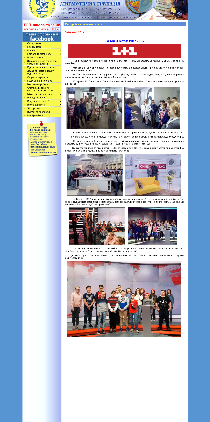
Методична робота (37, 84)
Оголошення (34, 43)
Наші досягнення (36, 97)
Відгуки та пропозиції (38, 111)
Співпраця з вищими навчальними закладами (40, 89)
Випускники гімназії (37, 101)
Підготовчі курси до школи (41, 67)
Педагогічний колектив (39, 80)
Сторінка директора (38, 77)
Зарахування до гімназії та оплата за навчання (42, 62)
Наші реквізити (35, 115)
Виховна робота (36, 104)
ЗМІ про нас (34, 108)
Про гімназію (34, 46)
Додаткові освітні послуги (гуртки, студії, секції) (41, 72)
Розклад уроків (35, 57)
